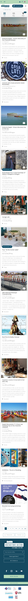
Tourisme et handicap (19, 588)
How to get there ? (14, 556)
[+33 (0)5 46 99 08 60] (1, 1)
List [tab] (4, 15)
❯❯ (25, 528)
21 (19, 528)
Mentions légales (17, 581)
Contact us (15, 560)
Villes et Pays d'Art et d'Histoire (16, 597)
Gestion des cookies (14, 583)
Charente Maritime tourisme (9, 593)
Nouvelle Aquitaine (18, 593)
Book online (14, 576)
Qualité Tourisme (14, 588)
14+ (16, 528)
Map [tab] (14, 15)
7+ (13, 528)
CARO (11, 597)
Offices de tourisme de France (8, 588)
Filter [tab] (23, 15)
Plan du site (10, 581)
